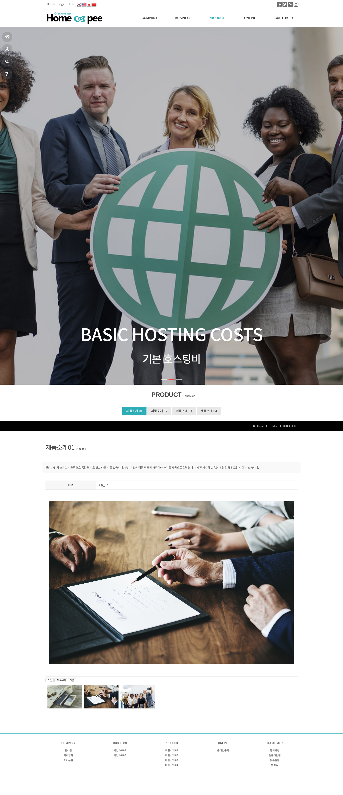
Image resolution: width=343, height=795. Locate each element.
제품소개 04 (209, 410)
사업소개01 (120, 750)
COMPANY (150, 18)
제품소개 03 (184, 410)
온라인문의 (223, 750)
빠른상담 (7, 74)
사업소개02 (120, 755)
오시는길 (68, 760)
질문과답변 (7, 62)
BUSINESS (183, 18)
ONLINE (250, 18)
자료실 (274, 765)
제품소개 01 (134, 410)
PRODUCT (217, 18)
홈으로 (7, 37)
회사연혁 (68, 755)
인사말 (68, 750)
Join (71, 4)
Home (51, 4)
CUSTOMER (284, 18)
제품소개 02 (159, 410)
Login (62, 4)
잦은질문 (274, 760)
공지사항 (274, 750)
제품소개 (7, 49)
